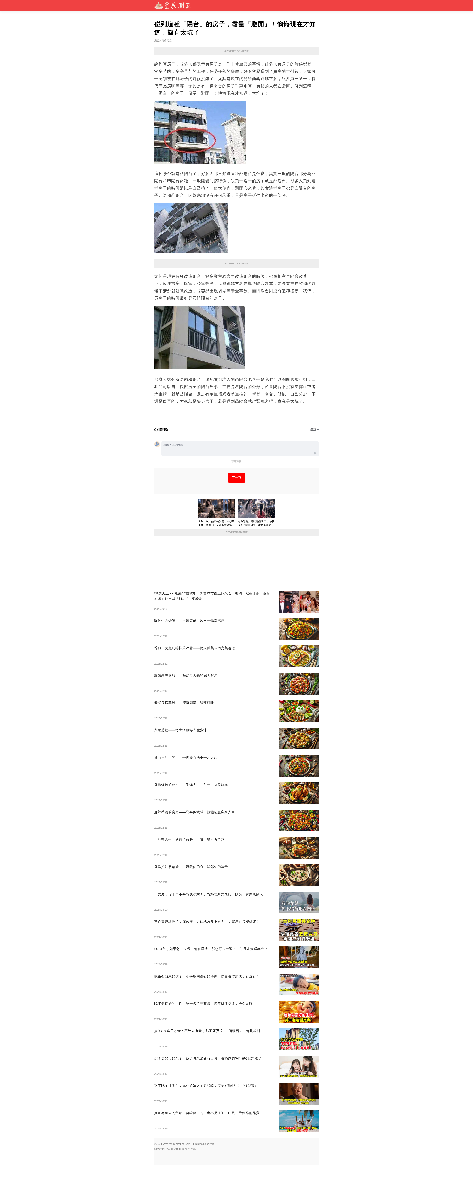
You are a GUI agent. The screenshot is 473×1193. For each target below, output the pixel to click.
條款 (181, 1149)
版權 (193, 1149)
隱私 (187, 1149)
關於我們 (159, 1149)
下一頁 (236, 477)
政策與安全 (171, 1149)
